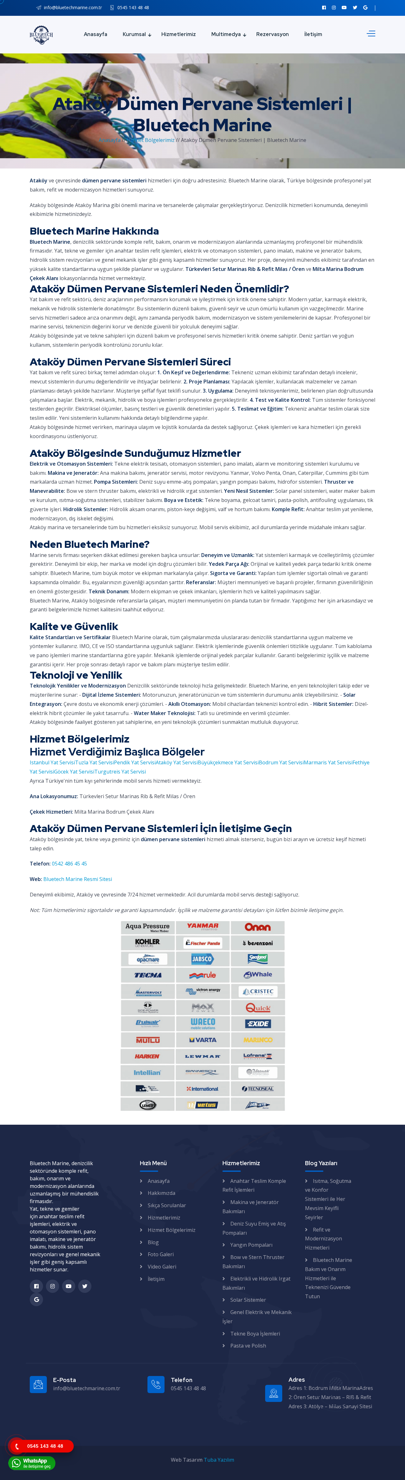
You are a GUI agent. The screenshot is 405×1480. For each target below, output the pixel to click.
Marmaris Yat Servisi (328, 762)
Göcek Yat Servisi (74, 771)
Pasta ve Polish (248, 1345)
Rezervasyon (272, 34)
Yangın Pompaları (251, 1244)
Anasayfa (95, 34)
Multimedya (226, 34)
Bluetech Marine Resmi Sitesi (77, 879)
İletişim (313, 34)
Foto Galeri (161, 1254)
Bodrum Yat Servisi (281, 762)
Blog (153, 1242)
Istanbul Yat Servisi (52, 762)
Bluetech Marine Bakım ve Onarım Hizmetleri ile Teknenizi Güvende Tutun (328, 1278)
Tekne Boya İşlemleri (255, 1333)
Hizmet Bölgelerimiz (151, 140)
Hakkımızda (161, 1193)
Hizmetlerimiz (178, 34)
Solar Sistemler (248, 1299)
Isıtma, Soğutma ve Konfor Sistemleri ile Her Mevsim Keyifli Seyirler (328, 1199)
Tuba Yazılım (219, 1459)
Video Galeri (162, 1266)
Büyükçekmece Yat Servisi (228, 762)
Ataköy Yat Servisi (177, 762)
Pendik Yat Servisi (135, 762)
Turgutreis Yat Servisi (120, 771)
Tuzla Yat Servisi (94, 762)
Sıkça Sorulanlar (167, 1205)
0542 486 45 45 (69, 863)
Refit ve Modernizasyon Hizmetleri (323, 1238)
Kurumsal (134, 34)
